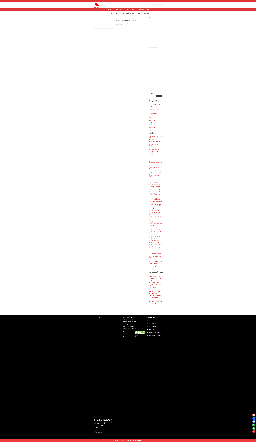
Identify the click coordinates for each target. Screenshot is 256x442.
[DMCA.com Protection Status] (140, 332)
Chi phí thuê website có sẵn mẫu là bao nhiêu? (155, 137)
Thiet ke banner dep (155, 184)
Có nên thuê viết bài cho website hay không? (155, 147)
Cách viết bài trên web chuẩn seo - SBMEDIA (155, 145)
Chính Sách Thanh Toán (130, 321)
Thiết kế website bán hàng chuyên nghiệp (155, 230)
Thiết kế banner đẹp (154, 195)
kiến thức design (153, 113)
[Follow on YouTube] (101, 432)
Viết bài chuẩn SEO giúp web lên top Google (155, 257)
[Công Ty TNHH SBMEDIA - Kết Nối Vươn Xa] (97, 5)
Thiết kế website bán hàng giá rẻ (155, 237)
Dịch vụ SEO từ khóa (155, 157)
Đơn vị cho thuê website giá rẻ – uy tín (125, 20)
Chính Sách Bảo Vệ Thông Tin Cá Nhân (133, 328)
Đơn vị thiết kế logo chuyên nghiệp (154, 266)
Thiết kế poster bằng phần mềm (155, 217)
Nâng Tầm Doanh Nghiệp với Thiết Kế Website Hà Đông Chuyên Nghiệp (155, 297)
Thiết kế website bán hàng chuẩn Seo (155, 233)
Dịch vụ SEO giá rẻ (154, 155)
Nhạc (150, 115)
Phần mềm (152, 117)
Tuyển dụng (123, 0)
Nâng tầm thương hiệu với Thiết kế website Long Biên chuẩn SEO (156, 291)
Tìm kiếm (151, 93)
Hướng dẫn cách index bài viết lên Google (155, 176)
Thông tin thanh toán (129, 324)
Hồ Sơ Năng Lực (137, 0)
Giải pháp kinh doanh (155, 170)
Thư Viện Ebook (117, 0)
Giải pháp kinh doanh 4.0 (155, 173)
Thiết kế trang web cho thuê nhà (154, 227)
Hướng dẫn (95, 0)
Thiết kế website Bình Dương (155, 245)
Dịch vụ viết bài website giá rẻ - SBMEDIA (154, 168)
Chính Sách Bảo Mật (129, 319)
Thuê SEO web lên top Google (154, 251)
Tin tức (150, 125)
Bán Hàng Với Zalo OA (154, 104)
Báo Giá (129, 9)
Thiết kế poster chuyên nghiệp (155, 220)
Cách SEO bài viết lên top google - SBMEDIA (155, 140)
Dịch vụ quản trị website (153, 152)
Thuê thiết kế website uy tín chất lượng (155, 253)
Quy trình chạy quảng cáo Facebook (155, 180)
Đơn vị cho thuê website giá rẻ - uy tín (155, 261)
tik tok (150, 122)
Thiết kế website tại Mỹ (155, 308)
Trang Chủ (108, 9)
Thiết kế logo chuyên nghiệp (155, 200)
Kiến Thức (134, 9)
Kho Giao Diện (130, 0)
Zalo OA (152, 259)
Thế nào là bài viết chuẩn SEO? (154, 255)
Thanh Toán (106, 0)
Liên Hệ (111, 0)
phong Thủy (152, 120)
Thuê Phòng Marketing (144, 9)
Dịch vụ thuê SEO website (153, 158)
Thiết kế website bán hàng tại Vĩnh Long (155, 241)
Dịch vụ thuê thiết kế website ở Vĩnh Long (155, 161)
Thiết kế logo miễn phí (155, 210)
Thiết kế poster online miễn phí (155, 224)
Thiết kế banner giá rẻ (155, 192)
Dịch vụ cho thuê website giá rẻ (154, 149)
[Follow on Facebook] (95, 432)
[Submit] (162, 5)
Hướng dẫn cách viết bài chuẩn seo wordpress (155, 179)
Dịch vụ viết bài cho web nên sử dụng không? (155, 163)
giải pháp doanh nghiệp (155, 106)
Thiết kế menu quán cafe (155, 213)
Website (151, 129)
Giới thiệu (101, 0)
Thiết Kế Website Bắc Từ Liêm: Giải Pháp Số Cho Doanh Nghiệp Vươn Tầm (155, 303)
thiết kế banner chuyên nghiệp (155, 188)
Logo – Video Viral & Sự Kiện (119, 9)
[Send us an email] (99, 432)
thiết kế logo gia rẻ (155, 206)
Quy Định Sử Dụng (129, 326)
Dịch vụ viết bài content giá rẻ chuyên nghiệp (155, 166)
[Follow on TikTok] (97, 432)
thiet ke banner (153, 182)
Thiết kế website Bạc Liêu (155, 248)
